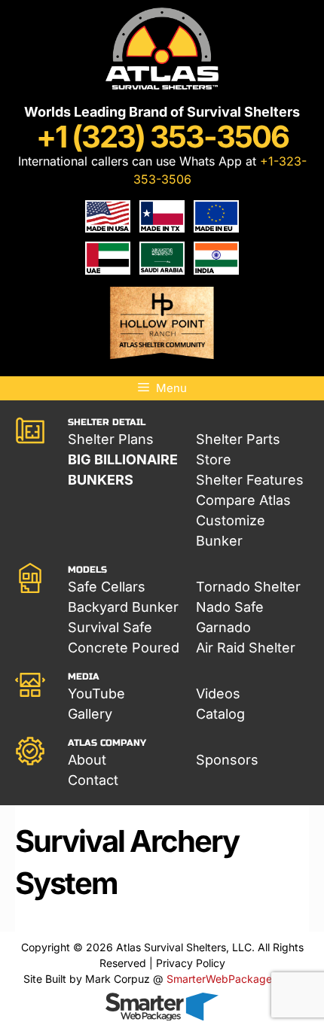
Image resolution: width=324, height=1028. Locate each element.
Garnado (223, 627)
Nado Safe (230, 607)
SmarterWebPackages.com (234, 978)
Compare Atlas (243, 500)
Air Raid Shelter (245, 647)
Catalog (220, 714)
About (87, 760)
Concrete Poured (123, 647)
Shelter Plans (111, 439)
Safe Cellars (106, 587)
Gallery (90, 714)
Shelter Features (250, 480)
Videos (218, 693)
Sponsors (227, 760)
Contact (93, 780)
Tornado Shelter (248, 587)
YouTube (96, 693)
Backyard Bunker (123, 607)
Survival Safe (110, 627)
